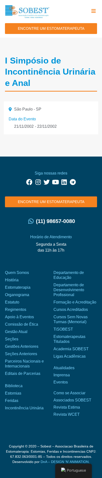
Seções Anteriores (21, 354)
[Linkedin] (64, 182)
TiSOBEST (63, 329)
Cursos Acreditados (70, 309)
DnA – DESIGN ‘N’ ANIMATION (65, 462)
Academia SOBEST (71, 349)
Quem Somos (17, 273)
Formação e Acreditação (74, 302)
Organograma (17, 295)
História (12, 280)
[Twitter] (47, 182)
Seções (11, 339)
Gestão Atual (16, 332)
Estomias (13, 393)
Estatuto (12, 302)
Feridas (11, 400)
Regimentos (15, 309)
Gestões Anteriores (21, 346)
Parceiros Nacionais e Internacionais (24, 363)
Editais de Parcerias (22, 373)
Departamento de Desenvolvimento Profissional (68, 290)
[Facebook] (29, 182)
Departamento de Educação (68, 275)
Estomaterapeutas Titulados (69, 339)
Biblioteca (14, 386)
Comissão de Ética (21, 324)
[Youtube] (55, 182)
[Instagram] (38, 182)
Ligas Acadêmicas (69, 356)
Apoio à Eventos (19, 317)
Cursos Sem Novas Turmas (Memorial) (70, 319)
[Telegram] (73, 182)
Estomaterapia (17, 287)
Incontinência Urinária (24, 408)
